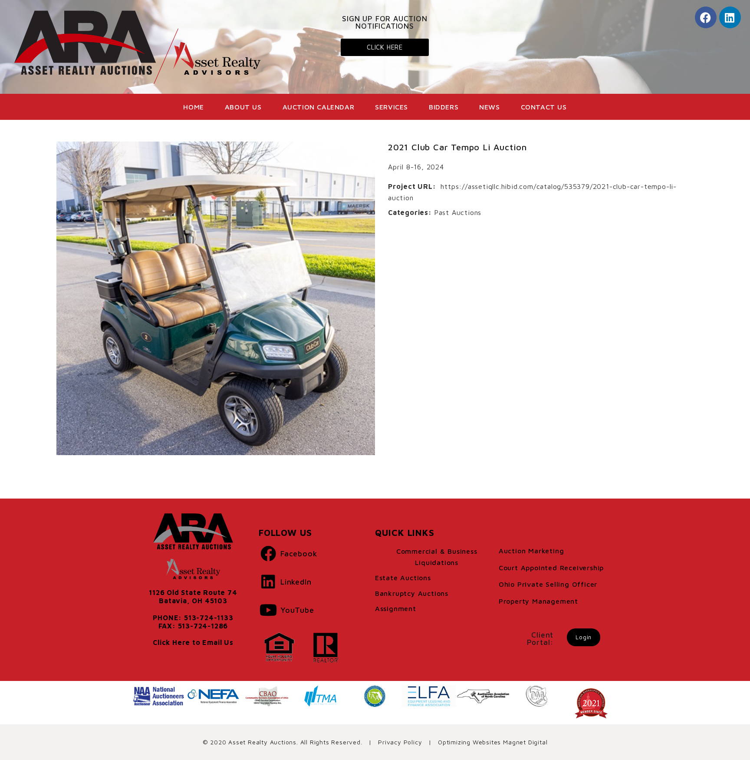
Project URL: (412, 186)
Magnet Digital (525, 742)
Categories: (410, 212)
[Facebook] (706, 17)
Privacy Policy (400, 742)
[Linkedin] (730, 17)
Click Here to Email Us (193, 642)
